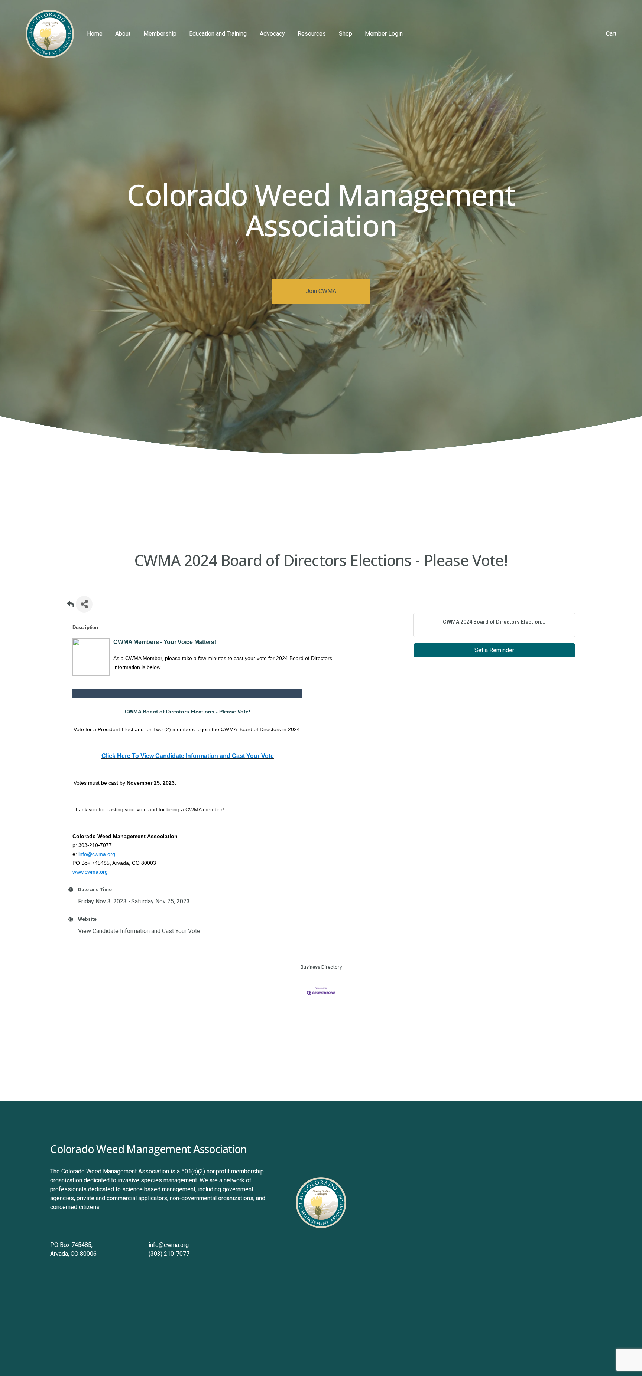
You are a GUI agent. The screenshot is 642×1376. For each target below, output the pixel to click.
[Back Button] (70, 606)
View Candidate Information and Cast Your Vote (139, 931)
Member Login (384, 33)
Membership (159, 33)
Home (95, 33)
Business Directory (321, 967)
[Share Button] (84, 604)
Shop (345, 33)
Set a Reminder (494, 650)
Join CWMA (321, 291)
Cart (611, 33)
